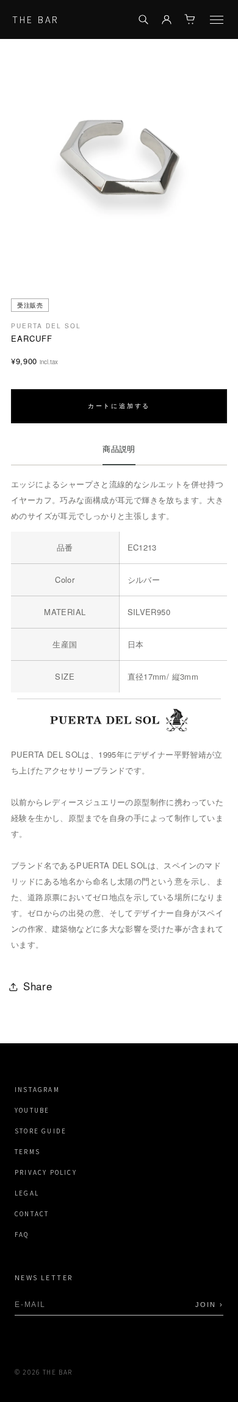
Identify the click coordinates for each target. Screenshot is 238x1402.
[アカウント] (166, 19)
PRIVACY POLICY (46, 1173)
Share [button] (37, 986)
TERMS (27, 1152)
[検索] (143, 19)
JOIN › (209, 1304)
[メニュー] (216, 19)
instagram (37, 1090)
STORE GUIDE (41, 1131)
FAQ (22, 1235)
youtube (32, 1111)
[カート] (189, 19)
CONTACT (32, 1214)
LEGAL (27, 1193)
